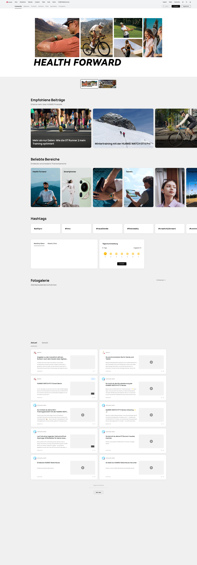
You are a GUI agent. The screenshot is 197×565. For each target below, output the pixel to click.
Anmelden (175, 6)
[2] (82, 388)
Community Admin (110, 379)
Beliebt (45, 342)
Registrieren (186, 6)
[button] (182, 2)
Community (18, 6)
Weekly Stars (52, 243)
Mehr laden (98, 492)
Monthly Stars (39, 243)
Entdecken (160, 280)
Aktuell (34, 342)
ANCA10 (108, 352)
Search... (167, 6)
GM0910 (39, 352)
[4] (82, 441)
